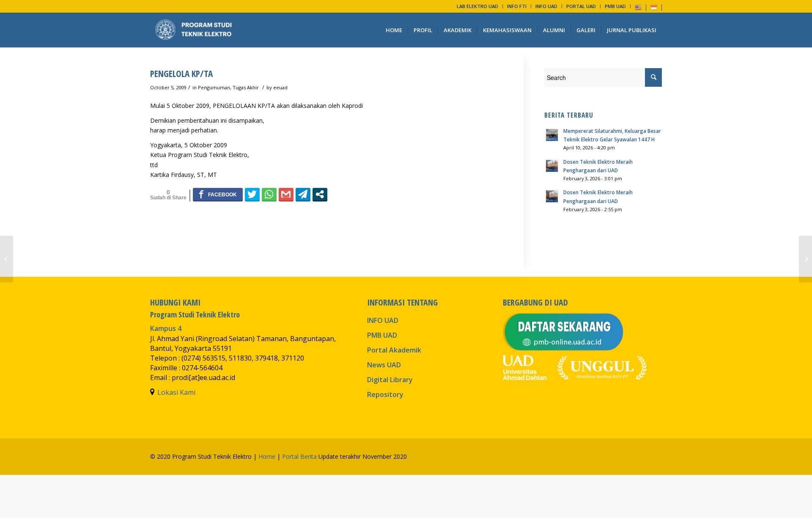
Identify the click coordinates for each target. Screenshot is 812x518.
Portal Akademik (394, 350)
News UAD (384, 364)
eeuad (280, 87)
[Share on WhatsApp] (269, 194)
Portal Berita (299, 456)
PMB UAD (615, 6)
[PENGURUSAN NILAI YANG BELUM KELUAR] (6, 259)
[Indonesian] (653, 7)
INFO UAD (546, 6)
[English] (638, 7)
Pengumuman (214, 87)
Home (266, 456)
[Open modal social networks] (320, 194)
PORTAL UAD (581, 6)
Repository (385, 394)
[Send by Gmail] (286, 194)
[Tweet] (252, 194)
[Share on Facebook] (218, 194)
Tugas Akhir (246, 87)
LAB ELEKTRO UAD (477, 6)
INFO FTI (517, 6)
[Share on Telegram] (303, 194)
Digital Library (390, 379)
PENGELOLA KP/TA (181, 74)
